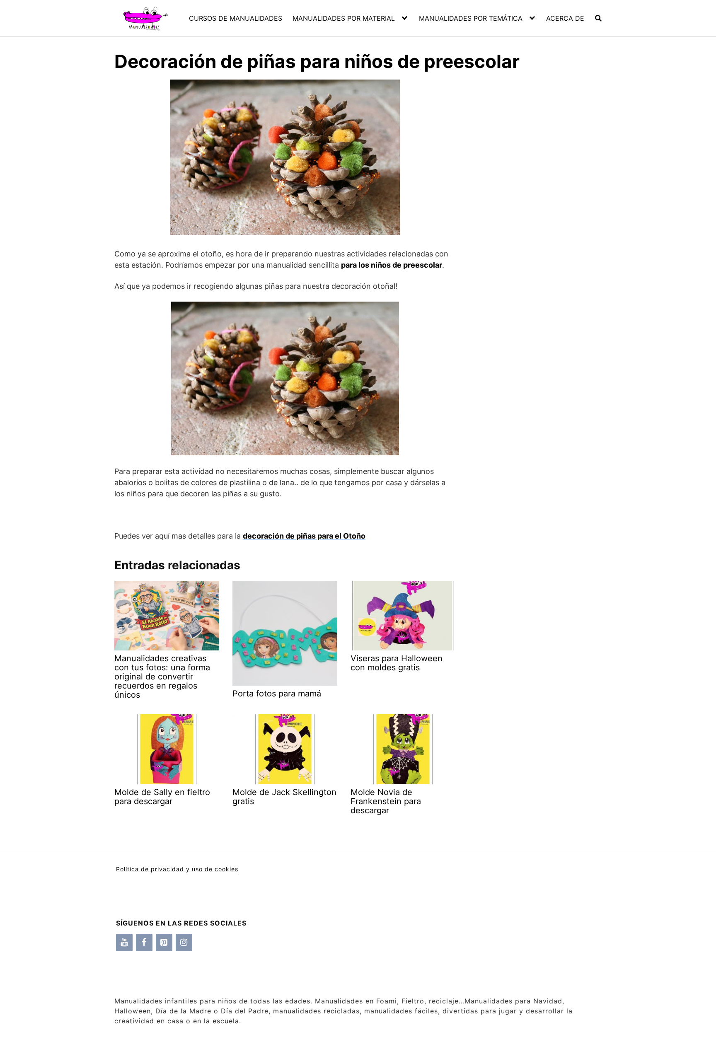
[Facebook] (144, 942)
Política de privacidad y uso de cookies (177, 869)
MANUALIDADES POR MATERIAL (344, 18)
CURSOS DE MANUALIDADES (235, 18)
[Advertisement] (528, 223)
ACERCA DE (565, 18)
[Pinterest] (164, 942)
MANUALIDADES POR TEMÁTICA (470, 18)
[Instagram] (184, 942)
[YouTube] (124, 942)
